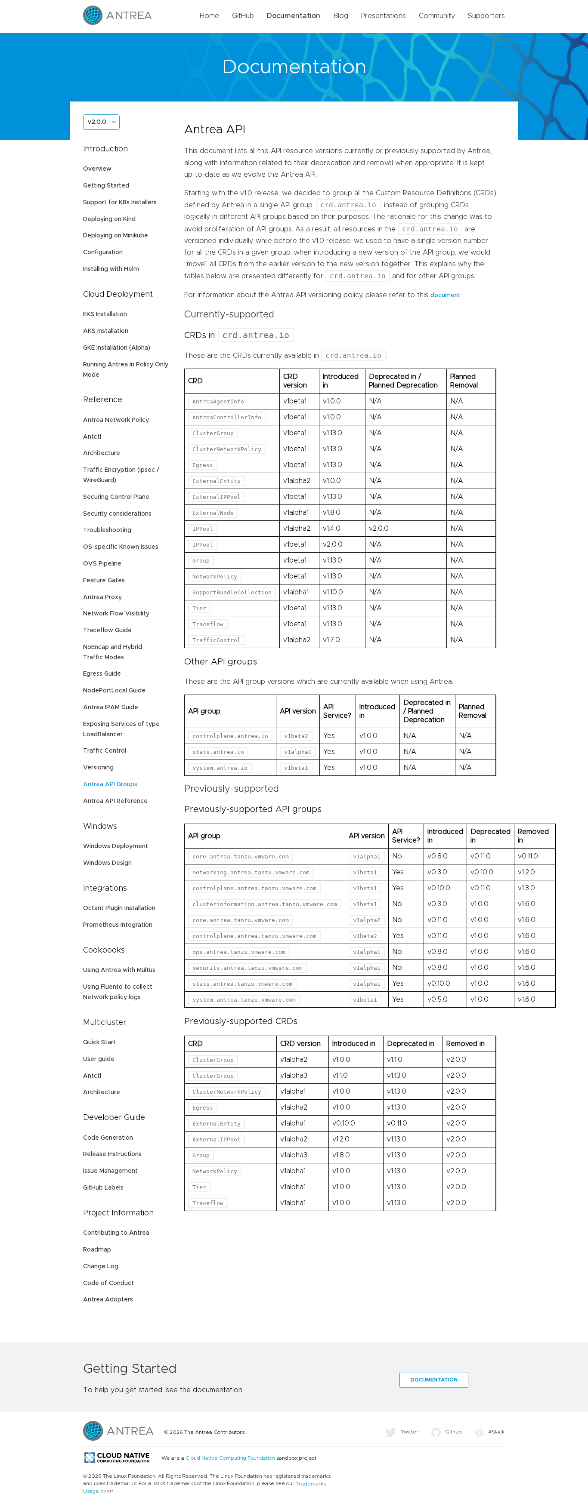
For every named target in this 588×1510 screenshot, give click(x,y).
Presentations (383, 15)
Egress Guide (102, 674)
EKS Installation (105, 314)
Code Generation (108, 1138)
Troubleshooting (107, 530)
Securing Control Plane (116, 497)
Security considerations (117, 514)
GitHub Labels (103, 1188)
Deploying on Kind (109, 219)
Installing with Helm (111, 269)
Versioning (98, 768)
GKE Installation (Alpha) (116, 348)
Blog (340, 15)
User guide (99, 1059)
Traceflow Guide (107, 630)
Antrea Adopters (108, 1300)
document (445, 295)
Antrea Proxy (102, 597)
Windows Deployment (115, 846)
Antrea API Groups (110, 784)
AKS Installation (105, 331)
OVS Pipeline (102, 564)
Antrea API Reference (115, 801)
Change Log (100, 1267)
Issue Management (110, 1171)
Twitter (409, 1431)
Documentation (293, 15)
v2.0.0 (97, 122)
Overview (97, 169)
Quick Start (99, 1042)
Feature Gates (104, 581)
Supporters (486, 15)
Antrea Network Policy (116, 420)
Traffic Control (104, 751)
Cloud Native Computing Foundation (230, 1458)
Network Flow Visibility (116, 614)
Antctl (92, 437)
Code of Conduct (108, 1283)
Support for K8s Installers (120, 203)
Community (437, 15)
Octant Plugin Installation (119, 908)
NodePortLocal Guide (114, 691)
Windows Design (107, 863)
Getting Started (106, 186)
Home (209, 15)
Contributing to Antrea (116, 1233)
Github (453, 1431)
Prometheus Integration (117, 925)
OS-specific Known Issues (120, 547)
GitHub (243, 15)
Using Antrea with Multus (119, 970)
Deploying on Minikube (115, 236)
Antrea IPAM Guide (110, 707)
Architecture (101, 453)
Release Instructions (112, 1154)
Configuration (103, 252)
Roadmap (97, 1250)
